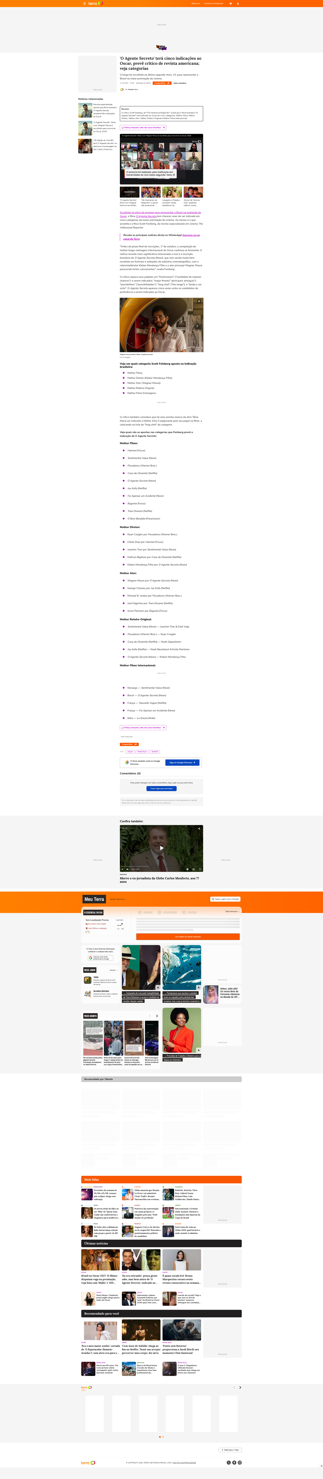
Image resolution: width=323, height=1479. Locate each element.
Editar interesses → (232, 911)
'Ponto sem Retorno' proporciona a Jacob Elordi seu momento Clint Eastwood (181, 1349)
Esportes (140, 1363)
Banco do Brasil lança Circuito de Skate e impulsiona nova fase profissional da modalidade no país (147, 1369)
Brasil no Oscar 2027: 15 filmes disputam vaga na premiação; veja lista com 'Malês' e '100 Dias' (99, 1279)
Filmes (83, 1342)
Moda (96, 1205)
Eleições (137, 1187)
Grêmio (178, 1205)
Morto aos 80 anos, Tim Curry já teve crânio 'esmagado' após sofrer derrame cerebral (107, 1369)
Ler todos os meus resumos (188, 936)
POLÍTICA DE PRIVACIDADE (184, 1463)
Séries (124, 1342)
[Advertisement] (222, 1299)
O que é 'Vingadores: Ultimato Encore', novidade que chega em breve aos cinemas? (189, 1369)
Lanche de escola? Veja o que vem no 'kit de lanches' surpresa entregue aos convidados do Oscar (189, 1299)
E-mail (231, 4)
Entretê (155, 752)
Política (137, 1224)
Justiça (137, 1205)
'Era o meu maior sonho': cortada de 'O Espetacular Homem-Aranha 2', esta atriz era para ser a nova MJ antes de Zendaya (100, 1349)
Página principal (96, 4)
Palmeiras (179, 1187)
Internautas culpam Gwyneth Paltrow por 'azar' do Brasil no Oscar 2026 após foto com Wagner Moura (148, 1299)
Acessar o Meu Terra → (118, 899)
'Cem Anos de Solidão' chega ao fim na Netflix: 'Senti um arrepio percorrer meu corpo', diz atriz (141, 1349)
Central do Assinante (213, 4)
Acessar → (114, 970)
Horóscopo (98, 1187)
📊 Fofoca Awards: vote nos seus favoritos (141, 127)
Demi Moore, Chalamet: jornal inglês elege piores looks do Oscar (108, 1297)
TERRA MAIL (195, 4)
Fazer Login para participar (162, 788)
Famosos (123, 875)
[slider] (161, 866)
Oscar (130, 752)
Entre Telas (142, 752)
